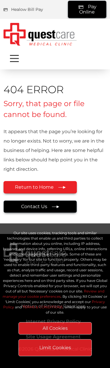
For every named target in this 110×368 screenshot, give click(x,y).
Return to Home (34, 187)
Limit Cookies (55, 347)
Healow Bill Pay (27, 9)
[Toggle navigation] (14, 58)
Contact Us (34, 206)
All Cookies (55, 328)
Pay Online (88, 9)
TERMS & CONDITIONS (43, 307)
